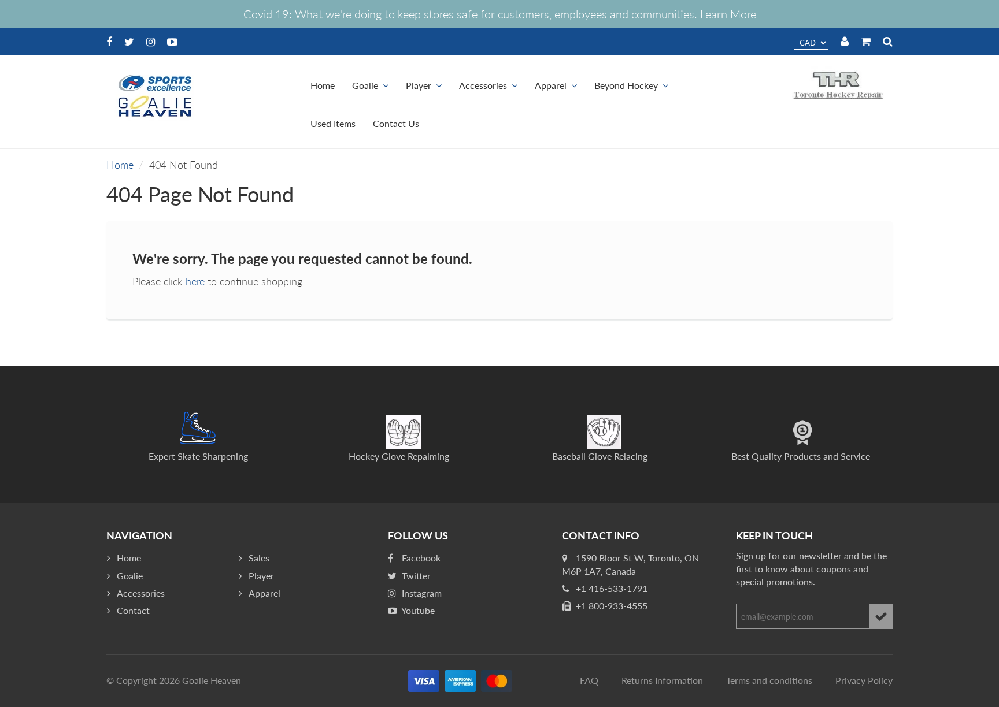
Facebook (420, 557)
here (195, 281)
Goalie (365, 85)
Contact (133, 610)
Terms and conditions (769, 680)
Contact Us (396, 123)
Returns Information (662, 680)
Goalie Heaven (211, 680)
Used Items (333, 123)
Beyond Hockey (626, 85)
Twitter (415, 575)
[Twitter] (129, 41)
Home (322, 85)
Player (418, 85)
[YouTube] (172, 41)
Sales (259, 557)
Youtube (417, 610)
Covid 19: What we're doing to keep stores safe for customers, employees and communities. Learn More (499, 14)
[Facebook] (109, 41)
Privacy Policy (864, 680)
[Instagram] (150, 41)
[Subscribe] (881, 616)
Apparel (551, 85)
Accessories (483, 85)
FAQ (589, 680)
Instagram (420, 592)
